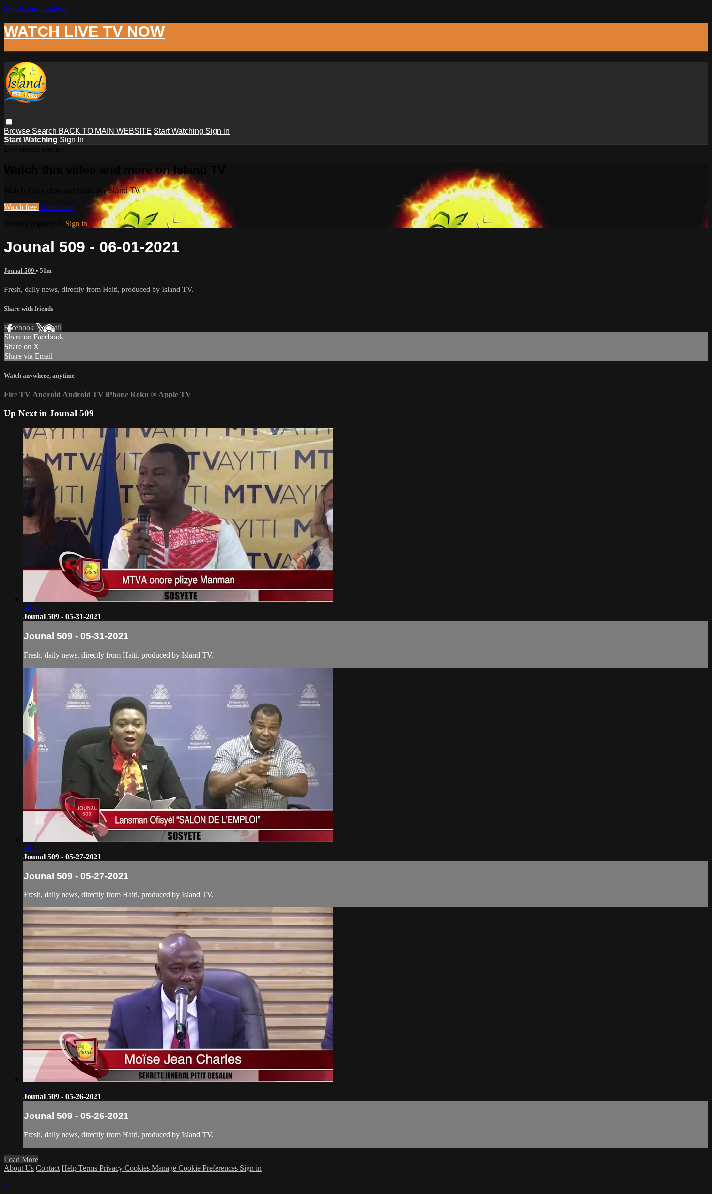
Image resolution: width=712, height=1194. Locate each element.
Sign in (217, 131)
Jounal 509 (20, 270)
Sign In (72, 140)
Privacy (111, 1168)
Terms (88, 1168)
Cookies (138, 1168)
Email (53, 327)
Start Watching (179, 131)
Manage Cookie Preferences (196, 1168)
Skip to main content (35, 8)
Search (45, 131)
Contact (48, 1168)
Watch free (21, 207)
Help (70, 1168)
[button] (9, 122)
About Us (19, 1168)
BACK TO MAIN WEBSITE (105, 131)
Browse (18, 131)
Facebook (20, 327)
